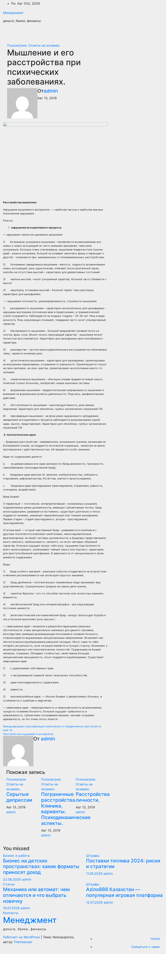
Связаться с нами (145, 947)
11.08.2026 (94, 874)
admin (51, 91)
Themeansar (23, 942)
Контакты (10, 913)
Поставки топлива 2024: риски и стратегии (123, 863)
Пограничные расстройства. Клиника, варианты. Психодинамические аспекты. (65, 808)
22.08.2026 (12, 879)
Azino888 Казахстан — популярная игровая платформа (124, 892)
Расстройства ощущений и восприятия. (28, 734)
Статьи (9, 884)
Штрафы (92, 856)
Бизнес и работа (16, 856)
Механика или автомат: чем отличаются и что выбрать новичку (36, 895)
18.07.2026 (12, 908)
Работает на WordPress (22, 937)
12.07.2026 (95, 902)
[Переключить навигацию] (157, 33)
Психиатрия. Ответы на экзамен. (33, 45)
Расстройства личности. (93, 797)
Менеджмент (13, 13)
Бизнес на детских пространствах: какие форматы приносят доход (41, 866)
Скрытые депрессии (19, 797)
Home (155, 939)
